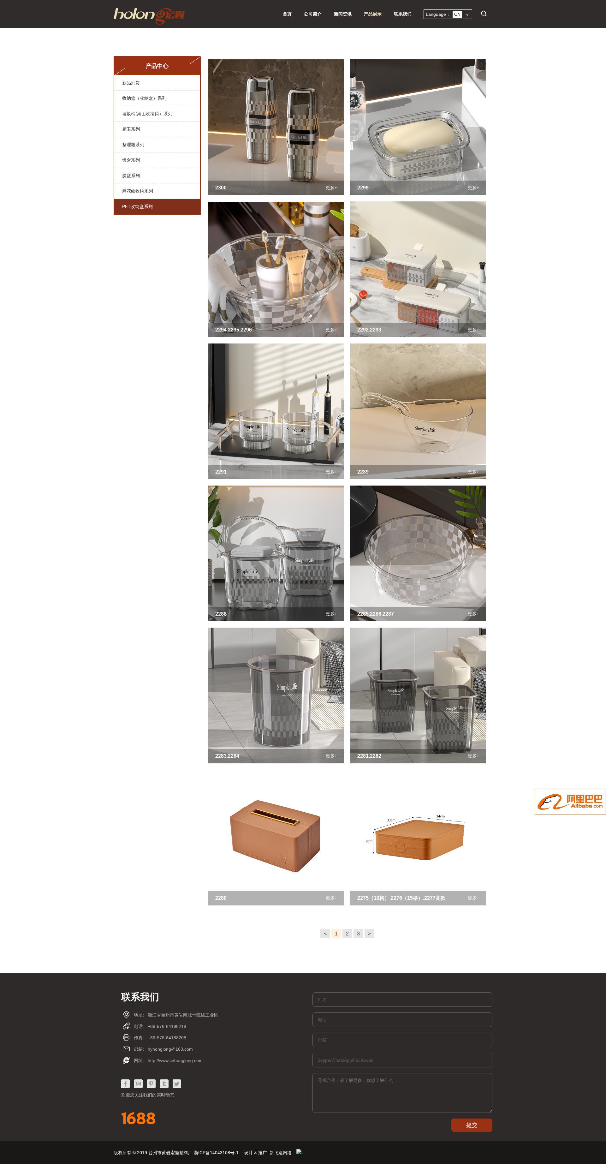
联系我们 (403, 13)
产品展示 (373, 13)
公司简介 (313, 13)
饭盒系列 (131, 160)
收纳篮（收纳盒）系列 (144, 98)
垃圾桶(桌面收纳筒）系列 (147, 113)
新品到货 (131, 82)
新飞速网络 (281, 1152)
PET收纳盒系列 (137, 206)
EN (460, 23)
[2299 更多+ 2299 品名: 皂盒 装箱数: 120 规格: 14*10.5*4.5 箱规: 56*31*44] (418, 194)
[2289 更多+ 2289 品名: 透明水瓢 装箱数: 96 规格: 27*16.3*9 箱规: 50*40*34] (418, 478)
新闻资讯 (343, 13)
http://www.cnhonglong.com (175, 1060)
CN (436, 23)
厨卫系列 (131, 129)
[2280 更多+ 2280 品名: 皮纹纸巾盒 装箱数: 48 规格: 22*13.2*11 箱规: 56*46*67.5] (276, 904)
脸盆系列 (131, 175)
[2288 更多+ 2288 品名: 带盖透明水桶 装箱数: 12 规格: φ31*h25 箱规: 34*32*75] (276, 620)
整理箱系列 (133, 144)
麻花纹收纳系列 (137, 191)
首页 (287, 13)
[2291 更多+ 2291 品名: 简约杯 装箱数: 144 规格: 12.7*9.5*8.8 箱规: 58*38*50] (276, 478)
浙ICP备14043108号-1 (216, 1152)
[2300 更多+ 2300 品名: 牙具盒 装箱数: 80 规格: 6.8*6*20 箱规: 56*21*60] (276, 194)
